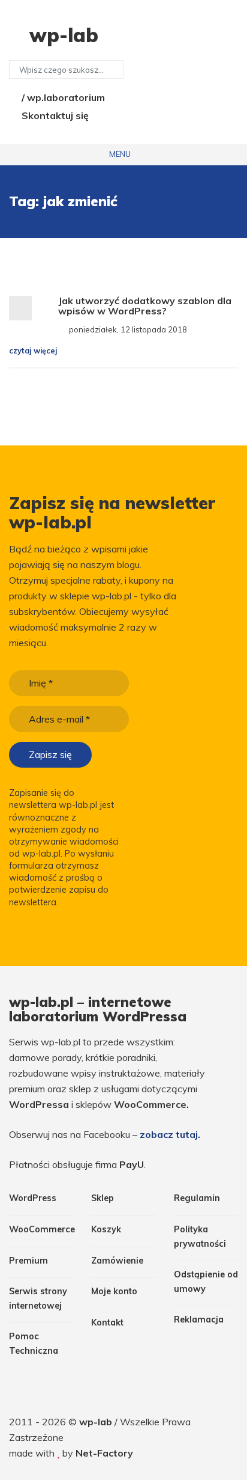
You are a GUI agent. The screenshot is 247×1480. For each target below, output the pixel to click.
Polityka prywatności (200, 1236)
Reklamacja (199, 1319)
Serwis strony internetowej (38, 1298)
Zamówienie (117, 1260)
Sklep (102, 1198)
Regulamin (197, 1198)
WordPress (32, 1198)
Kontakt (107, 1322)
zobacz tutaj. (170, 1134)
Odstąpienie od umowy (206, 1281)
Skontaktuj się (54, 115)
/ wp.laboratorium (62, 97)
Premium (28, 1260)
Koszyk (106, 1229)
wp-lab (97, 1422)
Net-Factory (104, 1453)
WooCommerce (41, 1229)
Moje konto (114, 1291)
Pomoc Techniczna (33, 1343)
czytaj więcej (34, 350)
